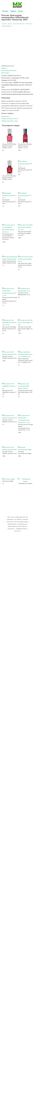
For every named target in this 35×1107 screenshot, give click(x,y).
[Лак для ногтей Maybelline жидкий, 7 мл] (9, 386)
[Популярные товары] (25, 480)
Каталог (5, 11)
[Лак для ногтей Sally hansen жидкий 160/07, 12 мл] (25, 135)
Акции (20, 11)
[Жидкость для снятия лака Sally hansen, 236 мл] (25, 386)
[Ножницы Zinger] (9, 479)
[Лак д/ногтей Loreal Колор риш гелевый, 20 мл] (25, 259)
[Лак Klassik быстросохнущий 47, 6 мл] (9, 195)
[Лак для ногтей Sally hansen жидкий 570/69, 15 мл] (9, 167)
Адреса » (4, 68)
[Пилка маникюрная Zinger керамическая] (9, 258)
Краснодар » (5, 73)
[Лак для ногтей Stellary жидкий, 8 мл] (9, 353)
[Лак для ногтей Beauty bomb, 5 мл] (25, 289)
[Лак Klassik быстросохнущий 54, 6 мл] (25, 163)
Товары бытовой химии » (9, 119)
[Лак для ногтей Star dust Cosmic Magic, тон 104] (25, 322)
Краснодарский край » (9, 70)
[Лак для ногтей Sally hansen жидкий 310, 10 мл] (9, 322)
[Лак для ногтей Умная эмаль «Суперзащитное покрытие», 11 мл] (25, 419)
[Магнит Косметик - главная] (17, 5)
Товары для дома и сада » (9, 121)
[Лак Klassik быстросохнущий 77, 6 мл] (25, 195)
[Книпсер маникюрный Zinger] (25, 448)
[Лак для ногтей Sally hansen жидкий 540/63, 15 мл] (9, 135)
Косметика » (5, 116)
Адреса (13, 11)
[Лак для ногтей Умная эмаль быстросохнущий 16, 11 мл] (9, 292)
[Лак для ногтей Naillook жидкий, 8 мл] (9, 416)
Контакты (17, 531)
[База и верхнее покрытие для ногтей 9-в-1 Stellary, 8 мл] (25, 354)
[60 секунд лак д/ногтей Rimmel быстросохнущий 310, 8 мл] (9, 228)
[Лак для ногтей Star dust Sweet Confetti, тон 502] (25, 227)
